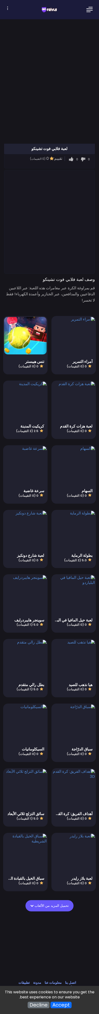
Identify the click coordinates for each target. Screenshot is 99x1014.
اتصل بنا (70, 982)
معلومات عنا (53, 982)
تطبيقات (24, 982)
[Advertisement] (49, 221)
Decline (39, 1005)
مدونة (37, 982)
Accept (61, 1005)
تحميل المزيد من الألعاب (51, 905)
